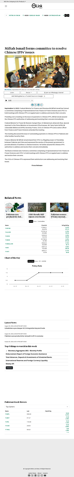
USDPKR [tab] (44, 261)
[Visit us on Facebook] (29, 475)
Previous (9, 368)
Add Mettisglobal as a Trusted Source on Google (27, 96)
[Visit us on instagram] (41, 475)
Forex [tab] (35, 221)
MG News (8, 89)
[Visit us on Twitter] (32, 475)
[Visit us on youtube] (45, 475)
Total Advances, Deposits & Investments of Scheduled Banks (29, 357)
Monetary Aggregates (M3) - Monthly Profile (25, 351)
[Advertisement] (37, 30)
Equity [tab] (31, 221)
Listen (12, 92)
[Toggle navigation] (6, 6)
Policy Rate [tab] (31, 261)
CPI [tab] (40, 261)
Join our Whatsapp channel (54, 92)
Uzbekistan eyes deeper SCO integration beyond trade (25, 328)
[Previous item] (65, 15)
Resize (28, 92)
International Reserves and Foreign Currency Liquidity (27, 360)
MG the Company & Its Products (14, 1)
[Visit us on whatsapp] (38, 475)
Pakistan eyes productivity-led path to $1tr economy (24, 336)
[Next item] (68, 15)
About (39, 473)
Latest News (32, 473)
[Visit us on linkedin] (35, 475)
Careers (45, 473)
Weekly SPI (10, 364)
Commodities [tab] (41, 221)
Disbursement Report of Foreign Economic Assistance (26, 354)
